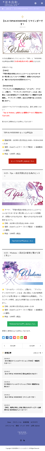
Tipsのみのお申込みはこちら (22, 241)
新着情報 (26, 422)
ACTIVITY (34, 422)
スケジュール (9, 426)
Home (9, 422)
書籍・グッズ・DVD (22, 426)
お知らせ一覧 (37, 353)
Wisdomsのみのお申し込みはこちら (22, 324)
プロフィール (17, 422)
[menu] (35, 3)
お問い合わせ (35, 426)
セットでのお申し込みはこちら (22, 161)
